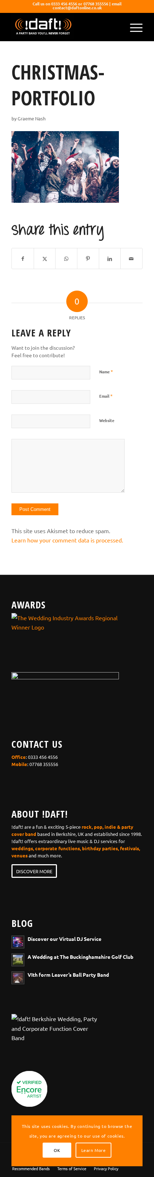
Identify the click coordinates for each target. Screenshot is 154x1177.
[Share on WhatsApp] (66, 258)
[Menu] (133, 27)
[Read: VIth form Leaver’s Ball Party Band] (17, 977)
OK (57, 1150)
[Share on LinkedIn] (110, 258)
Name (106, 371)
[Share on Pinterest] (88, 258)
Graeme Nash (31, 118)
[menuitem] (133, 27)
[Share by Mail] (131, 258)
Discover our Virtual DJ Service (64, 939)
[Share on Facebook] (23, 258)
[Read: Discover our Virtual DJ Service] (17, 942)
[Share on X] (45, 258)
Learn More (93, 1150)
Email (105, 396)
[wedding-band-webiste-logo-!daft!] (63, 27)
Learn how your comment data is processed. (67, 540)
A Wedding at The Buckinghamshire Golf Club (80, 956)
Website (106, 420)
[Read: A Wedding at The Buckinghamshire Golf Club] (17, 959)
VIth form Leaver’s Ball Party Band (68, 974)
